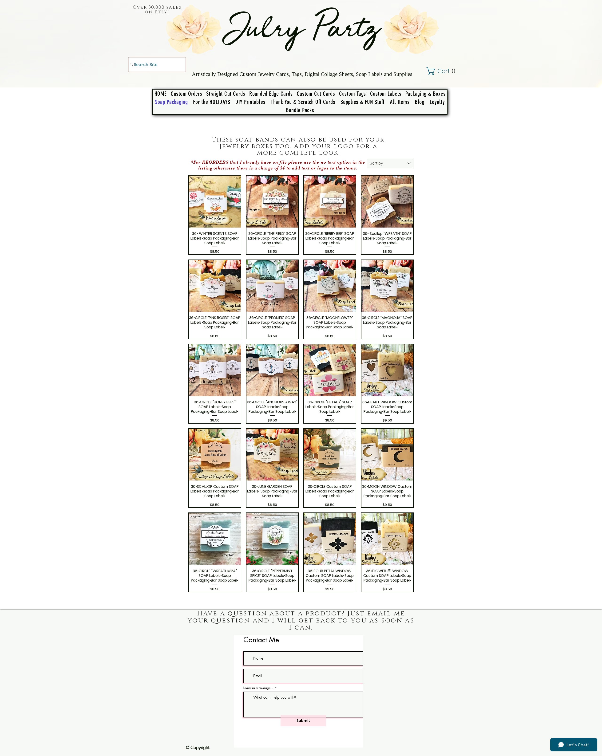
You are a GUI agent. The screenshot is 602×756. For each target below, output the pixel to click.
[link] (446, 71)
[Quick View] (215, 202)
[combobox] (390, 163)
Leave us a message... (258, 687)
